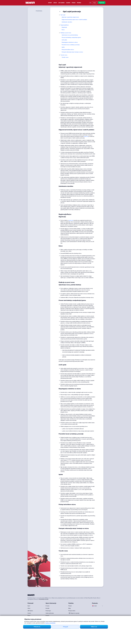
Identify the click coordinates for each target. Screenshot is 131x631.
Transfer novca (63, 55)
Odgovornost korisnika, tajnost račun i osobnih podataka (74, 19)
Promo (79, 3)
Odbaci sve (94, 627)
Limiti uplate (64, 40)
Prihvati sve (37, 627)
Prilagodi (65, 627)
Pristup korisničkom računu (68, 49)
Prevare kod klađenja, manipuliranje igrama (71, 37)
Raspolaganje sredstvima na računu (70, 42)
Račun (63, 29)
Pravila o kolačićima (50, 623)
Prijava (94, 2)
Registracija (101, 2)
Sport (50, 3)
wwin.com (86, 136)
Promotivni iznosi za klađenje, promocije (71, 44)
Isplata (63, 47)
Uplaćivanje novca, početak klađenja (70, 35)
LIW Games (61, 3)
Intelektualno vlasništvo (67, 22)
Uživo (55, 3)
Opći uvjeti (62, 15)
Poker (73, 3)
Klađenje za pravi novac (65, 32)
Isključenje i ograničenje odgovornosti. (70, 17)
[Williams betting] (30, 3)
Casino (68, 3)
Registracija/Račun (64, 25)
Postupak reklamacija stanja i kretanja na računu (72, 52)
